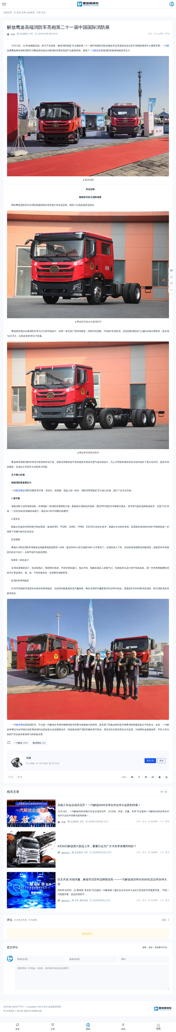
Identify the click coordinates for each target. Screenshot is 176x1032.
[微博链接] (171, 270)
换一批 (164, 792)
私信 (162, 760)
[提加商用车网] (88, 4)
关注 (150, 760)
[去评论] (171, 283)
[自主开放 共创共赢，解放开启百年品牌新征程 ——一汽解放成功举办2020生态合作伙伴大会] (31, 890)
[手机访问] (171, 277)
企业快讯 (30, 12)
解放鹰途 (20, 490)
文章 (23, 12)
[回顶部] (171, 290)
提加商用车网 (54, 1006)
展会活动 (84, 900)
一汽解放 (94, 50)
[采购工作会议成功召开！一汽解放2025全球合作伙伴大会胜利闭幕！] (31, 813)
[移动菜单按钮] (4, 4)
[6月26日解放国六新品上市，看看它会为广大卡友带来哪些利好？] (31, 849)
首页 (19, 12)
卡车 (39, 12)
